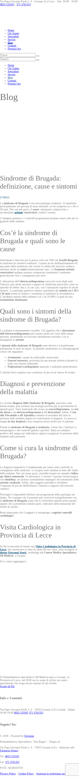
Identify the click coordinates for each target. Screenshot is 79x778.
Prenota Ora (14, 48)
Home (11, 30)
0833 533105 (7, 4)
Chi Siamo (13, 33)
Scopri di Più (7, 686)
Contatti (12, 45)
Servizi (11, 39)
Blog (10, 42)
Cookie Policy (26, 773)
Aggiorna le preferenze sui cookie (54, 773)
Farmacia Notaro (9, 750)
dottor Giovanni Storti (13, 552)
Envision (29, 736)
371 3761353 (23, 4)
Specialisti (13, 36)
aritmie (18, 212)
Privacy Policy (8, 773)
